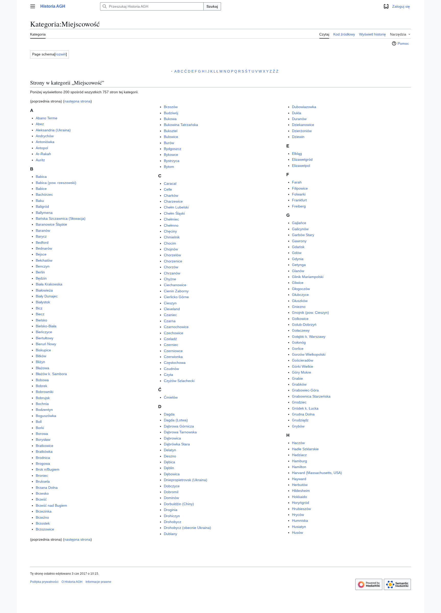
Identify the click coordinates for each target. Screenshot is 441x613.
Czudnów (171, 369)
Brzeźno (42, 517)
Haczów (298, 443)
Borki (40, 428)
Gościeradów (302, 360)
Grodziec (299, 402)
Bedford (42, 242)
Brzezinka (44, 511)
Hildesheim (301, 491)
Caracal (170, 183)
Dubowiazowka (304, 107)
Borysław (43, 439)
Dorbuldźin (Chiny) (179, 504)
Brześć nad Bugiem (51, 505)
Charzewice (173, 201)
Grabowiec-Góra (305, 390)
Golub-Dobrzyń (304, 324)
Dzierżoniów (302, 131)
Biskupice (43, 350)
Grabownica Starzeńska (311, 396)
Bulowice (171, 137)
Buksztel (170, 131)
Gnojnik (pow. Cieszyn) (310, 312)
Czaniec (170, 315)
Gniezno (298, 307)
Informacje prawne (98, 582)
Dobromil (171, 492)
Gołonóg (299, 342)
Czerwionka (173, 357)
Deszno (170, 456)
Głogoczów (301, 289)
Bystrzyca (171, 161)
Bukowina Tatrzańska (181, 125)
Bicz (39, 308)
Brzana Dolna (47, 487)
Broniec (42, 475)
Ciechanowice (175, 285)
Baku (40, 201)
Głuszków (300, 301)
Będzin (41, 278)
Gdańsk (298, 247)
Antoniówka (45, 142)
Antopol (42, 148)
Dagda (169, 414)
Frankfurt (299, 200)
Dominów (171, 498)
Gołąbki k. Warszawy (308, 336)
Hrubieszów (301, 509)
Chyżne (170, 279)
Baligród (42, 206)
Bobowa (42, 380)
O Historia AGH (72, 582)
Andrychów (45, 136)
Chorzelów (172, 255)
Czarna (170, 321)
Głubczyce (300, 295)
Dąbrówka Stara (177, 444)
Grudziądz (300, 420)
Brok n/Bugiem (47, 469)
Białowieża (44, 290)
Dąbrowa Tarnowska (180, 432)
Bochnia (42, 404)
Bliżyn (40, 362)
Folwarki (298, 194)
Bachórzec (44, 194)
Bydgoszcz (172, 149)
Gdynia (297, 259)
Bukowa (170, 119)
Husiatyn (299, 527)
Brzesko (42, 493)
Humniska (300, 520)
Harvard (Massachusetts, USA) (317, 473)
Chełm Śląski (174, 213)
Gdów (296, 253)
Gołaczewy (301, 330)
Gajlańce (299, 223)
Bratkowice (44, 446)
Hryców (298, 515)
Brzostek (43, 523)
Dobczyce (172, 486)
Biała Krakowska (49, 284)
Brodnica (43, 458)
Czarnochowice (176, 327)
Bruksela (43, 481)
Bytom (169, 167)
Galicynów (300, 229)
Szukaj (212, 6)
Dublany (170, 534)
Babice (41, 189)
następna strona (77, 101)
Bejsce (41, 254)
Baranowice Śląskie (51, 224)
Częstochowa (175, 363)
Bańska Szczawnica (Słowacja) (60, 218)
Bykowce (171, 155)
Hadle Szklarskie (305, 449)
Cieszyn (170, 303)
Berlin (40, 272)
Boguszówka (46, 416)
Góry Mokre (301, 372)
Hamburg (299, 461)
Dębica (169, 462)
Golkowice (300, 319)
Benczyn (43, 266)
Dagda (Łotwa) (176, 420)
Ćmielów (171, 397)
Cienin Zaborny (176, 291)
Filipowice (300, 188)
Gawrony (299, 241)
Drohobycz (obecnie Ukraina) (187, 528)
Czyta (168, 375)
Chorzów (171, 267)
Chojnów (171, 249)
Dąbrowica (172, 438)
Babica (41, 177)
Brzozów (171, 107)
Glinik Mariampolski (307, 277)
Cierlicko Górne (176, 297)
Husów (297, 532)
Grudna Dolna (303, 414)
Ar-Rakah (43, 154)
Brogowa (43, 463)
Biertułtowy (44, 338)
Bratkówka (44, 451)
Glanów (298, 271)
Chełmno (171, 225)
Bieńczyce (44, 332)
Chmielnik (172, 237)
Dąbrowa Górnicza (179, 426)
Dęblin (169, 468)
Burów (169, 143)
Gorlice (297, 348)
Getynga (299, 265)
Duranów (299, 119)
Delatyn (170, 450)
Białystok (43, 302)
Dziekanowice (303, 125)
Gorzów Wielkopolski (308, 354)
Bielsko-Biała (46, 326)
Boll (39, 422)
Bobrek (41, 386)
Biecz (40, 314)
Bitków (41, 356)
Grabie (297, 378)
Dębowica (172, 474)
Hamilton (299, 467)
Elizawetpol (301, 166)
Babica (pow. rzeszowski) (56, 183)
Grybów (298, 426)
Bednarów (44, 248)
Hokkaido (299, 497)
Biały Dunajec (47, 296)
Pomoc (403, 43)
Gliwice (297, 283)
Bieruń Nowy (46, 344)
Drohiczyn (172, 516)
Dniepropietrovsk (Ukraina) (185, 480)
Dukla (296, 113)
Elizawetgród (302, 159)
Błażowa (42, 368)
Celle (168, 189)
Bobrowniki (44, 392)
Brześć (41, 499)
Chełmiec (171, 219)
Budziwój (171, 113)
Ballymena (44, 213)
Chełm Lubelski (176, 207)
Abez (40, 124)
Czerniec (171, 345)
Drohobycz (172, 522)
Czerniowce (173, 351)
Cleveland (172, 309)
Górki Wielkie (302, 366)
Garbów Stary (303, 235)
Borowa (42, 434)
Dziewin (298, 137)
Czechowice (173, 333)
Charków (171, 195)
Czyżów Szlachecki (179, 381)
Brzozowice (45, 529)
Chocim (170, 243)
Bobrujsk (43, 398)
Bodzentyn (44, 410)
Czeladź (170, 339)
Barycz (41, 236)
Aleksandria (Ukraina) (53, 130)
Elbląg (297, 154)
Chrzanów (172, 273)
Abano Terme (46, 118)
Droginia (170, 510)
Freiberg (299, 206)
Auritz (40, 160)
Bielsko (41, 320)
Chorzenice (173, 261)
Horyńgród (300, 503)
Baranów (43, 230)
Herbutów (300, 485)
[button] (33, 6)
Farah (297, 182)
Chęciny (170, 231)
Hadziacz (299, 455)
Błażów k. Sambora (51, 374)
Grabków (299, 384)
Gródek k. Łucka (305, 408)
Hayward (299, 479)
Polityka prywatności (44, 582)
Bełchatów (44, 260)
